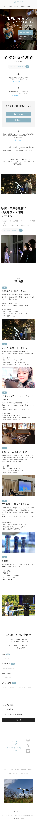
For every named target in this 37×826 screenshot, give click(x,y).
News (11, 769)
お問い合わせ (24, 773)
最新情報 (9, 6)
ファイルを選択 (8, 709)
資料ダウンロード (14, 773)
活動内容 (22, 6)
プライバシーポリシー (10, 714)
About (16, 6)
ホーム (3, 6)
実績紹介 (29, 6)
